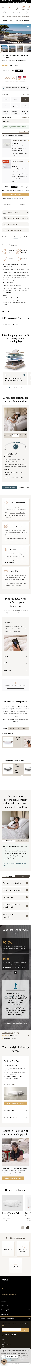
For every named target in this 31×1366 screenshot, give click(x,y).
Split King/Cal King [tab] (22, 840)
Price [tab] (19, 728)
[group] (15, 34)
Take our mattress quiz (10, 487)
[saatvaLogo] (5, 1280)
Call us (3, 1286)
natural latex (7, 278)
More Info (24, 2)
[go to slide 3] (10, 42)
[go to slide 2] (8, 42)
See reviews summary (10, 1038)
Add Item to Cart (15, 195)
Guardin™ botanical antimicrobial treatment (16, 299)
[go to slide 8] (20, 42)
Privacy (3, 1342)
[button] (15, 88)
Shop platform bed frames (15, 1103)
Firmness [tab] (12, 728)
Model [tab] (5, 728)
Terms (3, 1339)
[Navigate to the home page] (9, 7)
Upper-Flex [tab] (9, 840)
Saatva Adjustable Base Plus (17, 513)
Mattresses (8, 16)
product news (21, 1324)
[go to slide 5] (14, 42)
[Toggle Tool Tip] (13, 1085)
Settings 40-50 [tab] (23, 435)
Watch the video (24, 487)
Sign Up (25, 1330)
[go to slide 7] (18, 42)
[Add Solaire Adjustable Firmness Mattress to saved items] (28, 26)
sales (15, 1324)
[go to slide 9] (22, 42)
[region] (15, 380)
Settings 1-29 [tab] (7, 435)
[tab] (23, 876)
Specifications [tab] (8, 876)
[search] (14, 13)
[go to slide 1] (4, 48)
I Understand (15, 1363)
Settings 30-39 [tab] (15, 435)
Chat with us (5, 1289)
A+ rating (9, 996)
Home (3, 16)
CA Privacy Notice (5, 1346)
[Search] (26, 13)
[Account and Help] (18, 8)
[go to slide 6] (16, 42)
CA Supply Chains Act (6, 1344)
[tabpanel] (15, 459)
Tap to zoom (22, 39)
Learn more (5, 200)
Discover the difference (13, 1178)
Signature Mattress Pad (19, 140)
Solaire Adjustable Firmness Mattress (20, 16)
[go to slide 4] (12, 42)
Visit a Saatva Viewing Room (9, 1294)
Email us (4, 1291)
